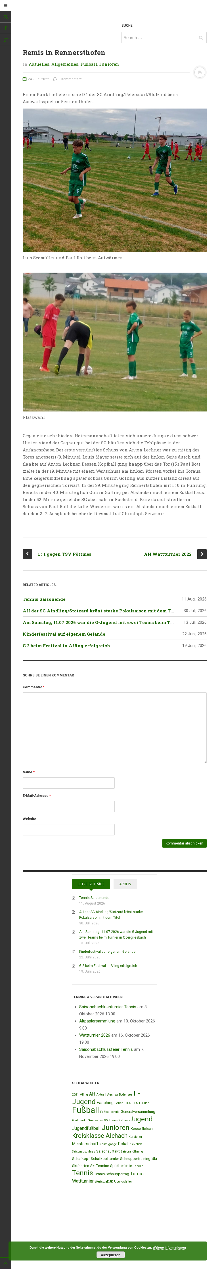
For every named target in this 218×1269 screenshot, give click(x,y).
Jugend (141, 1119)
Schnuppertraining (135, 1158)
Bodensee (126, 1094)
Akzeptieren (110, 1254)
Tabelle (138, 1166)
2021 (75, 1094)
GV (106, 1120)
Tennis (82, 1173)
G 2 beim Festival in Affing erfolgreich (66, 645)
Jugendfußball (86, 1128)
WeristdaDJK (104, 1181)
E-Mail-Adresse (37, 796)
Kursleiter (135, 1137)
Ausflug (112, 1094)
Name (29, 772)
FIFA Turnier (140, 1103)
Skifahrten (80, 1166)
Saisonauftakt (108, 1151)
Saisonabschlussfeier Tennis (106, 1049)
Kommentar (33, 687)
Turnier (137, 1173)
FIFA (128, 1103)
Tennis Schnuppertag (111, 1174)
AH (92, 1094)
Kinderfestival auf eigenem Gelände (64, 634)
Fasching (105, 1102)
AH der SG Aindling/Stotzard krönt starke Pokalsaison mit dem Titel (101, 611)
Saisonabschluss (83, 1151)
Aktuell (101, 1094)
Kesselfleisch (142, 1128)
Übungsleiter (123, 1181)
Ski (154, 1158)
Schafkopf (81, 1158)
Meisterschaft (85, 1143)
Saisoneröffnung (132, 1151)
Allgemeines (64, 64)
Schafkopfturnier (105, 1158)
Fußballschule (110, 1112)
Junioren (109, 64)
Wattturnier (83, 1181)
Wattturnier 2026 (94, 1035)
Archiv (125, 884)
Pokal (123, 1143)
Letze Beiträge (91, 884)
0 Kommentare (70, 79)
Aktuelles (39, 64)
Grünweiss (95, 1120)
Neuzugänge (108, 1144)
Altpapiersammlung (97, 1021)
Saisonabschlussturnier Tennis (107, 1006)
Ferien (119, 1103)
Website (29, 819)
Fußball (88, 64)
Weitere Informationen (169, 1247)
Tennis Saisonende (44, 599)
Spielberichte (121, 1166)
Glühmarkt (79, 1120)
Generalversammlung (138, 1111)
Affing (84, 1094)
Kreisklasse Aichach (99, 1135)
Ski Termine (99, 1166)
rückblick (135, 1144)
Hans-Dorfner (118, 1120)
